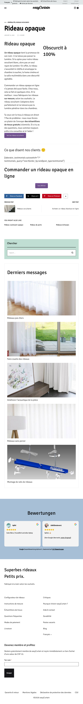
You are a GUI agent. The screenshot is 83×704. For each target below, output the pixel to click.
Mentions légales (29, 692)
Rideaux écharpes (62, 225)
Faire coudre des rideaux (18, 359)
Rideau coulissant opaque (13, 225)
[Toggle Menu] (5, 8)
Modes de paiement (12, 622)
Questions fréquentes (13, 616)
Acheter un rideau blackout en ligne (65, 209)
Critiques (47, 597)
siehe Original (65, 538)
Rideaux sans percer (16, 441)
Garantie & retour (12, 692)
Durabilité (47, 616)
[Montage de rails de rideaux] (41, 462)
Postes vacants (49, 622)
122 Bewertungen (58, 549)
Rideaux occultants (22, 22)
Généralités (12, 22)
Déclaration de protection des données (55, 692)
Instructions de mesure (13, 604)
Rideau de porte (36, 225)
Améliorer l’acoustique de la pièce (22, 400)
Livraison (8, 628)
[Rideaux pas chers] (41, 298)
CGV (76, 692)
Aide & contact (64, 2)
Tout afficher (42, 186)
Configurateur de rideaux (14, 597)
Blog (45, 628)
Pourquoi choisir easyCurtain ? (55, 604)
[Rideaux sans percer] (41, 421)
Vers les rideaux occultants (15, 135)
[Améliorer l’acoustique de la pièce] (41, 380)
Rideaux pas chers (15, 318)
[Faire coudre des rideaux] (41, 339)
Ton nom (8, 660)
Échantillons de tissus (13, 610)
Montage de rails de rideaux (19, 482)
